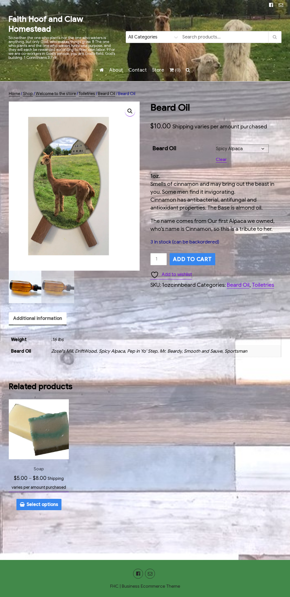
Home (14, 93)
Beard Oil (106, 93)
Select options (42, 504)
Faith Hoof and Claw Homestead (45, 24)
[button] (130, 111)
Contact (138, 70)
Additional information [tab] (37, 318)
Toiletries (87, 93)
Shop (28, 93)
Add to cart (192, 259)
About (116, 70)
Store (158, 70)
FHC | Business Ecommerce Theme (145, 586)
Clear (221, 159)
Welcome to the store (56, 93)
